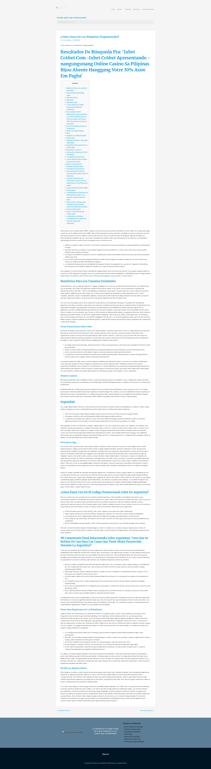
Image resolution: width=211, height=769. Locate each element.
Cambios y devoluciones (132, 729)
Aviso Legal (128, 734)
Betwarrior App (72, 102)
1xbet (125, 335)
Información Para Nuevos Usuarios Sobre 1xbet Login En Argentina (77, 173)
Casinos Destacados (74, 209)
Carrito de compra (148, 9)
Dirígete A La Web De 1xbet (76, 135)
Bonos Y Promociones (74, 164)
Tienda (120, 9)
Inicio (113, 9)
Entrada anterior (63, 710)
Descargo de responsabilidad (134, 741)
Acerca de (136, 9)
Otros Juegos (71, 190)
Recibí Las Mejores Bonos (75, 131)
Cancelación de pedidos (132, 732)
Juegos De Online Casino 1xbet (77, 188)
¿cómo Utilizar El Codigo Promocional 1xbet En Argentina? (75, 107)
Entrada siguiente (147, 710)
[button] (120, 9)
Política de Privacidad (131, 737)
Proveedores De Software (75, 157)
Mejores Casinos (72, 97)
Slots (68, 133)
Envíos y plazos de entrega (133, 727)
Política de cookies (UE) (132, 739)
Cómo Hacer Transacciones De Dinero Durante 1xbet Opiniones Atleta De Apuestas (77, 204)
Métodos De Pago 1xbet (75, 166)
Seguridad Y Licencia (74, 150)
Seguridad (70, 100)
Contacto (128, 9)
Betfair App (71, 138)
